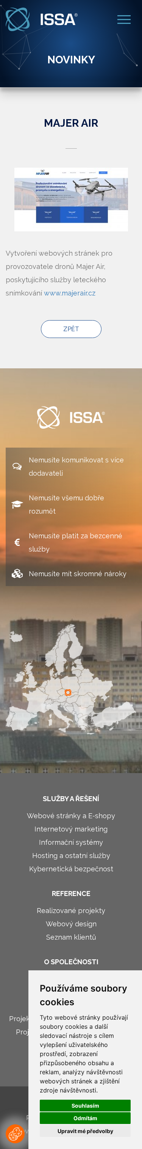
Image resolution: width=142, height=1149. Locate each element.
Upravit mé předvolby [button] (85, 1131)
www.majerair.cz (69, 293)
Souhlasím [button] (85, 1105)
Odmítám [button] (85, 1118)
